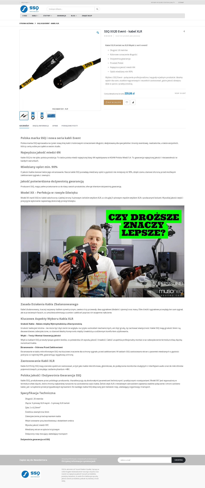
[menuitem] (24, 15)
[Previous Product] (184, 31)
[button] (98, 34)
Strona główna (26, 23)
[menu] (102, 15)
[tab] (26, 126)
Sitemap (181, 2)
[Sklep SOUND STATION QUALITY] (29, 9)
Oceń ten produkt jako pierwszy (128, 36)
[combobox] (73, 9)
